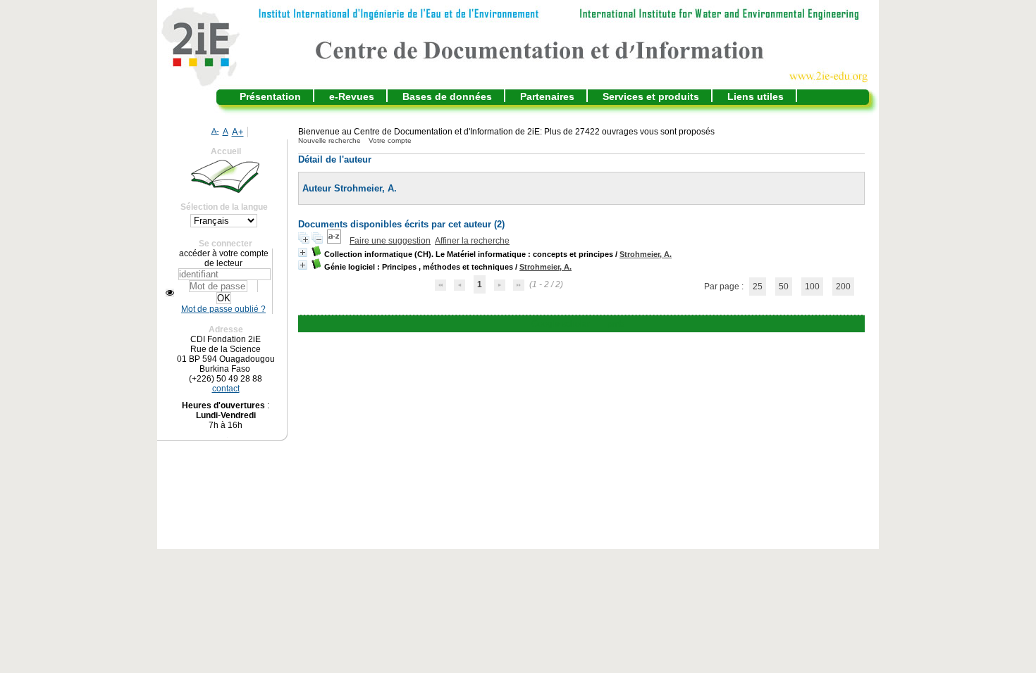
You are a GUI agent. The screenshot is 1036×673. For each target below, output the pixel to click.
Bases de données (447, 96)
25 (758, 286)
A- (215, 131)
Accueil (226, 151)
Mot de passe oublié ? (223, 309)
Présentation (270, 96)
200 (843, 286)
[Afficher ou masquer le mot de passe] (170, 293)
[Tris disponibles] (335, 241)
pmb (616, 324)
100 (812, 286)
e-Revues (351, 96)
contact (226, 389)
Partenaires (547, 96)
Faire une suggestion (390, 241)
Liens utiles (755, 96)
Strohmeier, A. (645, 254)
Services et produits (651, 96)
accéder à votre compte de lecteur (224, 258)
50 (784, 286)
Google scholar (560, 324)
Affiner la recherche (472, 241)
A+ (238, 132)
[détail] (302, 252)
